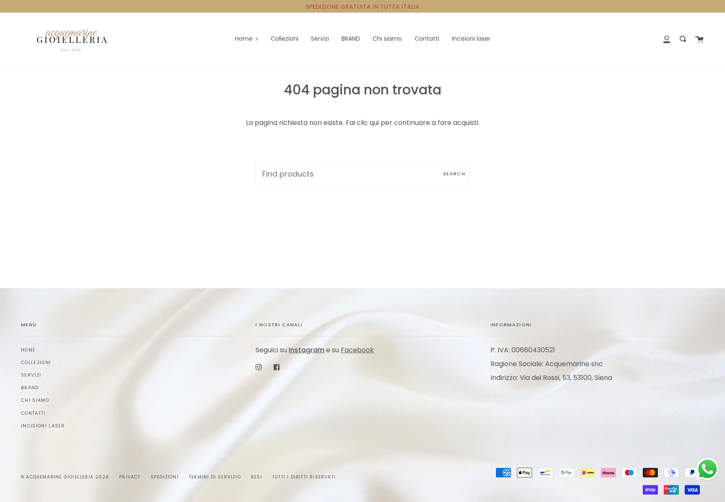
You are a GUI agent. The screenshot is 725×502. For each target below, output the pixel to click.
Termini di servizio (215, 477)
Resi (256, 477)
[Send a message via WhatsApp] (707, 469)
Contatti (33, 413)
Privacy (129, 477)
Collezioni (36, 362)
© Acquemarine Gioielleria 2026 (65, 477)
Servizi (31, 375)
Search (454, 173)
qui (374, 122)
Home (28, 350)
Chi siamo (35, 400)
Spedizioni (165, 477)
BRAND (30, 388)
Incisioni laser (43, 426)
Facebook (357, 350)
